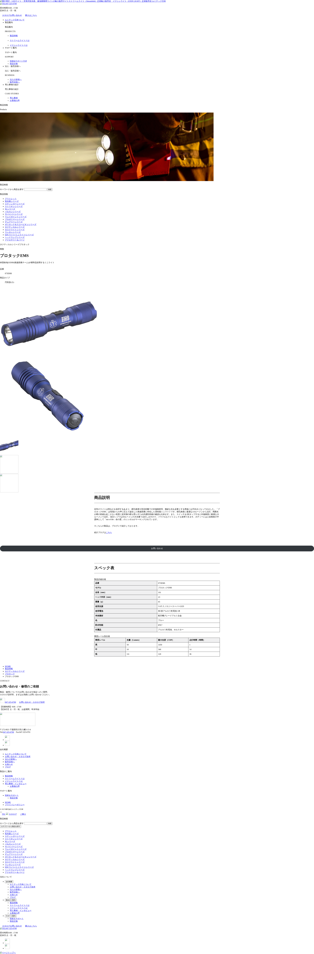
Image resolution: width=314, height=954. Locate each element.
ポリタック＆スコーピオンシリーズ (20, 224)
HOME (8, 802)
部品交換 (14, 64)
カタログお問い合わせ (12, 15)
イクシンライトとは (18, 45)
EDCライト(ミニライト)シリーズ (19, 235)
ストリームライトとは (19, 40)
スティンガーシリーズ (15, 204)
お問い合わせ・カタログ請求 (32, 702)
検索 (49, 189)
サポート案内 (10, 916)
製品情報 (14, 36)
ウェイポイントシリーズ (15, 217)
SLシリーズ (10, 209)
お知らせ (9, 764)
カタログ (13, 814)
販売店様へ (15, 82)
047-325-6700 (11, 4)
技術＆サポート (12, 795)
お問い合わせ (157, 548)
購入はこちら (31, 15)
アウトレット (11, 199)
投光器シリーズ (12, 201)
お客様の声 (15, 100)
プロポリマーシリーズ (15, 219)
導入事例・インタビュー (15, 784)
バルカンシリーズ (13, 212)
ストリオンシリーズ (14, 206)
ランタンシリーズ (13, 232)
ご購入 (23, 814)
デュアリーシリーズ (14, 222)
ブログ (8, 767)
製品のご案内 (10, 900)
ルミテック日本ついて (15, 20)
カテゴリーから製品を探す (10, 826)
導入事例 (14, 98)
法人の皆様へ (16, 79)
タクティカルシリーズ (15, 227)
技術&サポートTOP (18, 61)
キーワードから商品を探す (12, 189)
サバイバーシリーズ (14, 214)
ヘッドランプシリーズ (15, 237)
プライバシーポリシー (15, 805)
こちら (109, 532)
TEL (3, 814)
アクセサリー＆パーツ (15, 240)
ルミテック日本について (15, 754)
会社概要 (9, 882)
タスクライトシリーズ (15, 230)
